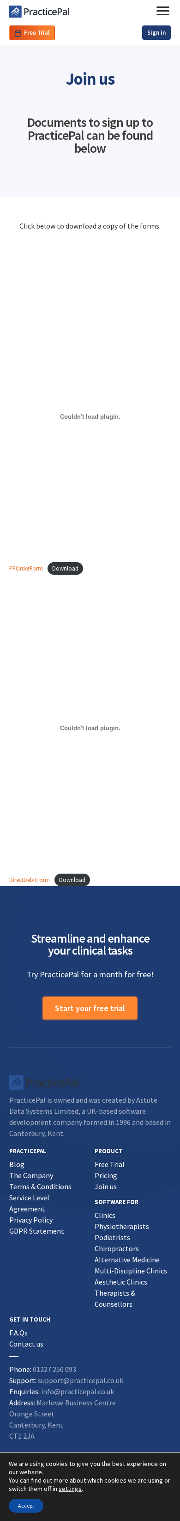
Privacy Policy (31, 1219)
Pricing (106, 1175)
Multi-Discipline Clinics (131, 1270)
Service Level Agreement (29, 1203)
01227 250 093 (54, 1369)
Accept (26, 1505)
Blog (16, 1164)
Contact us (26, 1343)
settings (70, 1488)
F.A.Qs (18, 1332)
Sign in (156, 33)
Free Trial (37, 33)
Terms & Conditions (40, 1186)
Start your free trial (90, 1008)
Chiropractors (117, 1248)
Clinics (105, 1215)
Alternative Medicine (127, 1259)
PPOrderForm (26, 568)
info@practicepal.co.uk (77, 1391)
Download (65, 568)
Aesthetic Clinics (121, 1281)
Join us (106, 1186)
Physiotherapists (122, 1226)
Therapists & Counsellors (115, 1298)
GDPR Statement (36, 1230)
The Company (31, 1175)
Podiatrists (112, 1237)
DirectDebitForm (29, 880)
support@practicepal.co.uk (80, 1380)
